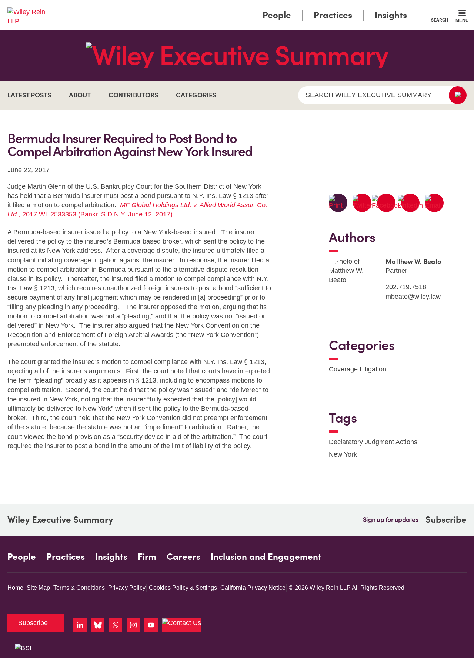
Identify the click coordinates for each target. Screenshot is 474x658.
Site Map (38, 588)
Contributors (133, 95)
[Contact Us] (181, 625)
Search (439, 19)
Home (15, 588)
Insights (391, 15)
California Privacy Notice (253, 588)
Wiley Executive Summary (60, 519)
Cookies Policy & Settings (183, 588)
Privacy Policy (127, 588)
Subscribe (446, 519)
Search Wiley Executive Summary (368, 95)
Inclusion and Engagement (266, 556)
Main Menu (214, 8)
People (277, 15)
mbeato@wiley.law (413, 296)
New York (343, 454)
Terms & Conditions (79, 588)
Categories (196, 95)
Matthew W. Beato (413, 261)
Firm (147, 556)
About (80, 95)
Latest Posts (29, 95)
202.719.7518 (405, 287)
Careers (183, 556)
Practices (333, 15)
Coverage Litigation (357, 369)
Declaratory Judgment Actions (373, 442)
